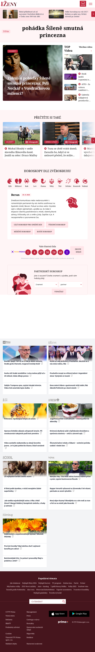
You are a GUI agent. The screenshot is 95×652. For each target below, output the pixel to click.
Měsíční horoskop (22, 231)
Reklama (9, 619)
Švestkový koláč (55, 593)
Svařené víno (83, 586)
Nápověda (30, 633)
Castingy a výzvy (33, 619)
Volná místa (10, 616)
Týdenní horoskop (56, 225)
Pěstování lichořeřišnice (45, 589)
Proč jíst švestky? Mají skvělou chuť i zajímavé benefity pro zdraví (22, 547)
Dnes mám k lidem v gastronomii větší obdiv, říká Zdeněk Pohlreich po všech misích (69, 386)
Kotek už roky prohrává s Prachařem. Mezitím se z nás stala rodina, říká (69, 362)
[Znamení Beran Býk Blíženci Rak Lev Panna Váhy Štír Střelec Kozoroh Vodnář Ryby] (46, 284)
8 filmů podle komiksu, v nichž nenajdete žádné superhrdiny (22, 489)
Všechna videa (85, 47)
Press (29, 616)
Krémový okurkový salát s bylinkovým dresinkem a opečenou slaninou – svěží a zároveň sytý (69, 432)
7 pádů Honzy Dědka (58, 586)
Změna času (67, 583)
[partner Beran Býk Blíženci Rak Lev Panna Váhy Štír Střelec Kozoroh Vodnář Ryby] (71, 284)
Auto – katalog (43, 586)
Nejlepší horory (44, 583)
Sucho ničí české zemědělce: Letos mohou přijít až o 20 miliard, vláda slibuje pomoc (24, 374)
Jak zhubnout (15, 583)
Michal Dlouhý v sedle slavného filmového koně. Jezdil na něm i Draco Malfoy (21, 152)
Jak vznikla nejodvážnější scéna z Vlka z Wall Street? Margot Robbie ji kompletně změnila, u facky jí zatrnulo (24, 503)
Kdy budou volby (13, 586)
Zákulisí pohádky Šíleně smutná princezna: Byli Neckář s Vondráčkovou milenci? (28, 86)
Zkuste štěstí (78, 250)
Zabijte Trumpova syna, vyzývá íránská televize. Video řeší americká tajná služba (23, 386)
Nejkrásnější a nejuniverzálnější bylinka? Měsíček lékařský (23, 535)
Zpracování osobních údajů (35, 628)
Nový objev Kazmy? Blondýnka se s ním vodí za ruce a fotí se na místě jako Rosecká (70, 502)
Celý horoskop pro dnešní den (28, 225)
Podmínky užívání (13, 627)
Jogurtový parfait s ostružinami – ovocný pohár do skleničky (69, 420)
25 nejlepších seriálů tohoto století (18, 476)
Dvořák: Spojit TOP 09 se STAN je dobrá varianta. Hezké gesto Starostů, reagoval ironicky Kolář (23, 362)
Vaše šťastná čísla (47, 246)
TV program (56, 583)
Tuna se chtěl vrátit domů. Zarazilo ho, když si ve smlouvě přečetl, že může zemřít (60, 153)
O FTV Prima (10, 612)
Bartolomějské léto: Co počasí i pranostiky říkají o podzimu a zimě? (23, 559)
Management (32, 612)
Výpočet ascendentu (64, 589)
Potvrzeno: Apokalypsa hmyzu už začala (20, 419)
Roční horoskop (44, 231)
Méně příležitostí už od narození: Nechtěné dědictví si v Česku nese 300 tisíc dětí (31, 14)
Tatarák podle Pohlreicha (15, 589)
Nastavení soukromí (34, 644)
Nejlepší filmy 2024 (29, 583)
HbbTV (8, 623)
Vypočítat (58, 292)
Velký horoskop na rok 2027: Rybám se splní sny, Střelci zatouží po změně (76, 14)
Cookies (9, 633)
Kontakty (30, 623)
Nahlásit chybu (11, 644)
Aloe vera (30, 589)
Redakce (30, 637)
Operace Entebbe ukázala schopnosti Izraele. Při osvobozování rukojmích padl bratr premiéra (23, 432)
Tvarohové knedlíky (81, 589)
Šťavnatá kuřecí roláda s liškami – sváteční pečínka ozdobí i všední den (70, 444)
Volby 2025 (72, 586)
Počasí (82, 583)
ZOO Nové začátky (29, 586)
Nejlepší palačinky (40, 593)
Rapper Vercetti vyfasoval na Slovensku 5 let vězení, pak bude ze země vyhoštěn (70, 489)
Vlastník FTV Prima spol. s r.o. (13, 638)
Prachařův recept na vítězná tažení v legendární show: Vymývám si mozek (68, 374)
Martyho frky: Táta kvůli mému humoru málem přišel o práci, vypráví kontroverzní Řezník (70, 477)
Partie (76, 583)
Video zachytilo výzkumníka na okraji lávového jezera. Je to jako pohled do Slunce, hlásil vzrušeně (24, 444)
